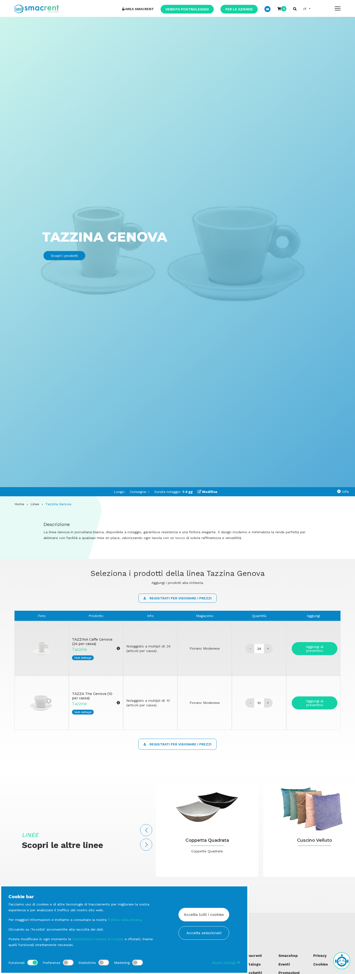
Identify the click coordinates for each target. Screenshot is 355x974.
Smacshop (288, 955)
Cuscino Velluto (314, 840)
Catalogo (252, 964)
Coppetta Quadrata (207, 840)
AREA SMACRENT (139, 9)
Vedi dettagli (83, 657)
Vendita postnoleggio (187, 9)
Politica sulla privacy (124, 920)
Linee (34, 504)
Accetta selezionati (203, 933)
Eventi (284, 964)
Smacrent (253, 955)
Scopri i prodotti (64, 256)
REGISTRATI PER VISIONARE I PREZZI (180, 598)
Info (345, 492)
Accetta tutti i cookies (204, 914)
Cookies (320, 964)
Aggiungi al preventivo (314, 648)
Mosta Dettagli (224, 963)
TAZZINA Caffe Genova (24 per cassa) (92, 641)
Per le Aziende (239, 9)
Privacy (320, 955)
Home (19, 504)
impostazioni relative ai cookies (98, 939)
